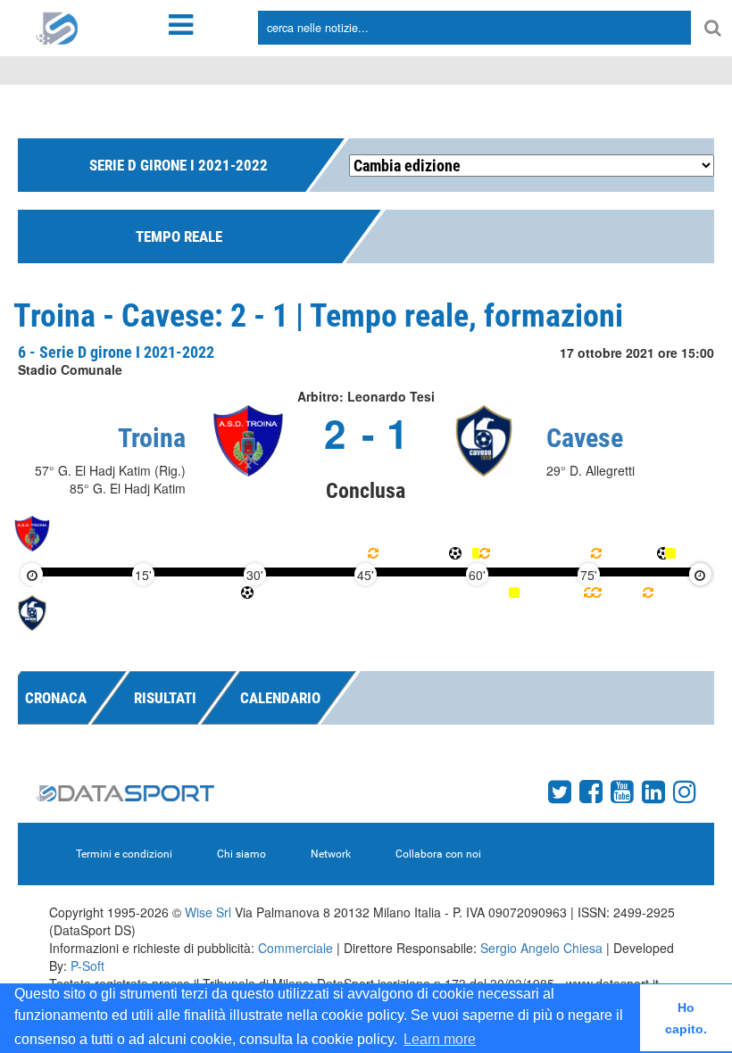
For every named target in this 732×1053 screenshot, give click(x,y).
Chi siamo (241, 854)
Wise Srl (208, 912)
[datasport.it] (57, 27)
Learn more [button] (439, 1039)
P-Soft (87, 965)
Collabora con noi (438, 854)
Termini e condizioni (124, 854)
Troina (152, 437)
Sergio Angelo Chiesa (541, 948)
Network (331, 854)
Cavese (584, 437)
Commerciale (295, 948)
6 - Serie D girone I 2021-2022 (116, 352)
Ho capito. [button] (686, 1018)
